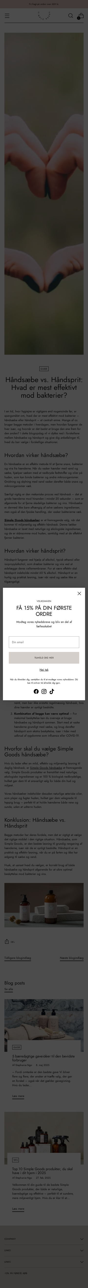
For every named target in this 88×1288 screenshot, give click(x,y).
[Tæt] (79, 593)
